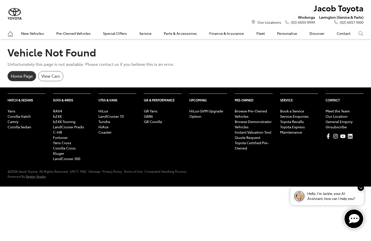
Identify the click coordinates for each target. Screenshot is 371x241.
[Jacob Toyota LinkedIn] (351, 136)
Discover (316, 33)
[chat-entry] (354, 219)
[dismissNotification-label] (361, 188)
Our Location (337, 116)
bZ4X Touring (64, 121)
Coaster (105, 132)
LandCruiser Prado (68, 126)
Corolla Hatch (19, 116)
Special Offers (115, 33)
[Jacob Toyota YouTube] (344, 136)
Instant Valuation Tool (253, 132)
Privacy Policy (112, 171)
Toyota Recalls (292, 121)
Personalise (287, 33)
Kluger (58, 153)
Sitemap (94, 171)
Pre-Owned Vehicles (73, 33)
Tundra (104, 121)
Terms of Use (133, 171)
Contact (343, 33)
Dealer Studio (36, 176)
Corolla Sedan (19, 126)
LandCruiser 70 (111, 116)
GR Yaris (150, 110)
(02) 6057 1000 (351, 22)
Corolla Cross (64, 147)
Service (145, 33)
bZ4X (57, 116)
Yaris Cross (62, 142)
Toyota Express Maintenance (292, 129)
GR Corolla (153, 121)
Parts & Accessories (180, 33)
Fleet (260, 33)
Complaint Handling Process (166, 171)
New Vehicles (32, 33)
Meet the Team (338, 110)
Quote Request (247, 137)
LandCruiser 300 (66, 158)
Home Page (22, 76)
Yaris (11, 110)
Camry (13, 121)
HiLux (103, 110)
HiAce (103, 126)
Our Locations (269, 22)
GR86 (148, 116)
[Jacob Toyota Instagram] (336, 136)
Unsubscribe (336, 126)
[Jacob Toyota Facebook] (329, 136)
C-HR (57, 132)
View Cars (50, 76)
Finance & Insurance (226, 33)
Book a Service (292, 110)
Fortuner (60, 137)
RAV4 (57, 110)
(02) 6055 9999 (303, 22)
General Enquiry (339, 121)
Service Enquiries (294, 116)
